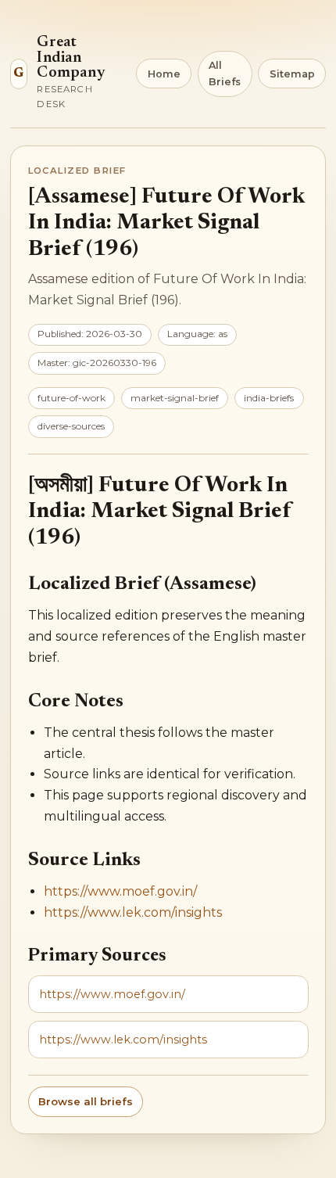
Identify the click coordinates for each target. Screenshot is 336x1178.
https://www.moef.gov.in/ (120, 891)
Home (164, 74)
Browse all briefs (85, 1101)
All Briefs (225, 73)
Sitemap (292, 74)
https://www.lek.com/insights (133, 912)
